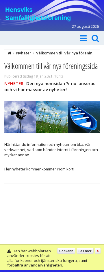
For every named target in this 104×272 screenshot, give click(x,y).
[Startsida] (9, 53)
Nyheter (23, 53)
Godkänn (66, 251)
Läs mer (85, 251)
